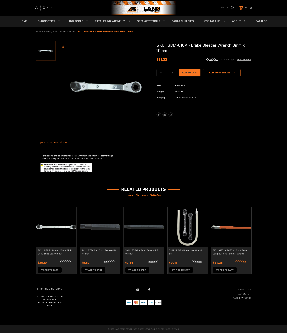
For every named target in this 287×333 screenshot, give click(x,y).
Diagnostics (46, 21)
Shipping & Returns (49, 288)
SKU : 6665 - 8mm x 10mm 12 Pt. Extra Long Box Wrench (55, 252)
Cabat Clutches (183, 21)
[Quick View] (70, 213)
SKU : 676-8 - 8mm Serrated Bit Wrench (142, 252)
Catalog (261, 21)
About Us (238, 21)
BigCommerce (144, 329)
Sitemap (176, 329)
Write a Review (244, 59)
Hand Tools (75, 21)
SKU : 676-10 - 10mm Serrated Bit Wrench (99, 252)
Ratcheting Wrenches (110, 21)
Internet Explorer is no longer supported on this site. (49, 301)
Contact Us (212, 21)
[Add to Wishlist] (70, 221)
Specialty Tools (148, 21)
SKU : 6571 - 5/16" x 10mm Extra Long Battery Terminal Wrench (230, 252)
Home (23, 21)
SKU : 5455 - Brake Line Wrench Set (186, 252)
